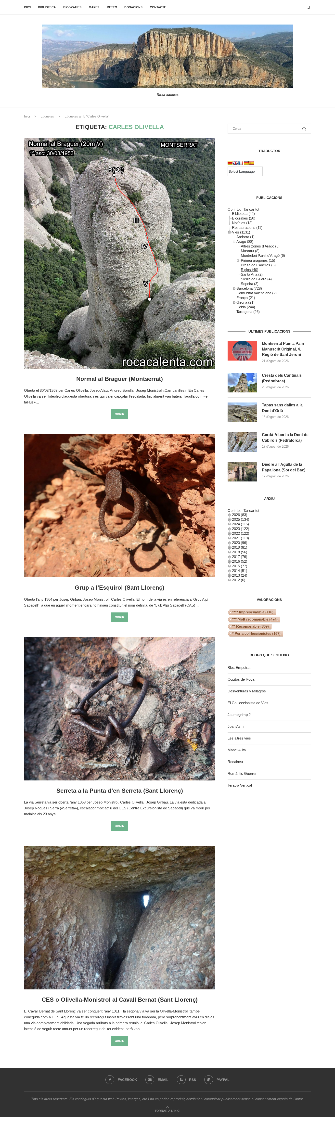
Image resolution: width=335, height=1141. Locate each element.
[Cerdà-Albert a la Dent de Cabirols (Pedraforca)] (242, 442)
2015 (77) (239, 566)
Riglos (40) (249, 270)
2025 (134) (240, 519)
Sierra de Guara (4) (256, 279)
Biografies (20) (243, 218)
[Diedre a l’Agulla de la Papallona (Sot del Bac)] (242, 471)
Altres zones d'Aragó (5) (260, 246)
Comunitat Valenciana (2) (256, 293)
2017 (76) (239, 557)
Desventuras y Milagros (247, 691)
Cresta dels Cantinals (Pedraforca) (282, 378)
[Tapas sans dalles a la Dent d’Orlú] (242, 412)
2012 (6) (238, 580)
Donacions (133, 7)
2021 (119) (240, 538)
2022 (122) (240, 533)
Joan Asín (236, 726)
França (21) (245, 298)
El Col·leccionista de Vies (248, 703)
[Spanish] (251, 163)
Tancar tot (251, 209)
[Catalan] (230, 163)
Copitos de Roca (241, 679)
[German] (246, 163)
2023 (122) (240, 529)
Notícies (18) (242, 223)
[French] (240, 163)
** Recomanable (250, 626)
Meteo (112, 7)
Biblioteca (47, 7)
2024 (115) (240, 524)
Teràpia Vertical (240, 785)
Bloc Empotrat (239, 667)
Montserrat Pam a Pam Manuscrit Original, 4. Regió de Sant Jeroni (283, 349)
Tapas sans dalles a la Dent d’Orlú (282, 408)
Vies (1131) (241, 232)
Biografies (72, 7)
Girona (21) (245, 302)
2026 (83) (239, 515)
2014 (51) (239, 571)
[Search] (308, 7)
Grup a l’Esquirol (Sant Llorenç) (119, 587)
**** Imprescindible (252, 612)
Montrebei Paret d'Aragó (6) (263, 255)
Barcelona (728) (249, 288)
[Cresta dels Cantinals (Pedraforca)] (242, 382)
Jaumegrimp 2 (239, 715)
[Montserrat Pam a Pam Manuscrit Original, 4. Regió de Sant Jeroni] (242, 351)
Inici (27, 7)
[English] (235, 163)
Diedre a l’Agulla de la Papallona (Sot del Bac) (283, 467)
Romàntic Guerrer (242, 773)
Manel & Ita (237, 750)
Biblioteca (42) (243, 213)
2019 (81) (239, 547)
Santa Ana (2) (252, 274)
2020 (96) (239, 543)
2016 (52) (239, 561)
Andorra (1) (245, 237)
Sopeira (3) (249, 284)
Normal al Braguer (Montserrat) (119, 379)
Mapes (94, 7)
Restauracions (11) (247, 227)
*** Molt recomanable (255, 619)
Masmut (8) (250, 251)
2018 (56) (239, 552)
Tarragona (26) (248, 312)
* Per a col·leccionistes (256, 633)
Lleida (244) (245, 307)
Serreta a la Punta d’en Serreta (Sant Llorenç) (119, 790)
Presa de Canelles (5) (258, 265)
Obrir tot (234, 209)
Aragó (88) (244, 241)
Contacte (158, 7)
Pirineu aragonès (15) (258, 260)
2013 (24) (239, 575)
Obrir (119, 414)
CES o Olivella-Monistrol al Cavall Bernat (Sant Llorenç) (120, 999)
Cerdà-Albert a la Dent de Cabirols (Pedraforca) (285, 437)
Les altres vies (239, 738)
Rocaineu (235, 762)
